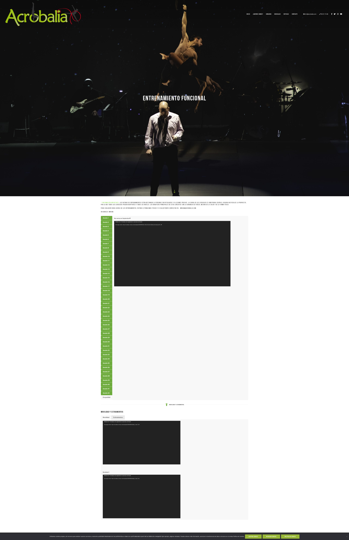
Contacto (294, 14)
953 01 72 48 (324, 14)
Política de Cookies (290, 536)
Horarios (268, 14)
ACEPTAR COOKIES (253, 536)
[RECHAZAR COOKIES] (347, 536)
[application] (172, 253)
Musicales (277, 14)
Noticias (286, 14)
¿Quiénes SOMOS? (258, 14)
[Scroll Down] (174, 191)
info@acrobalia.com (310, 14)
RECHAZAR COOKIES (271, 536)
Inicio (248, 14)
